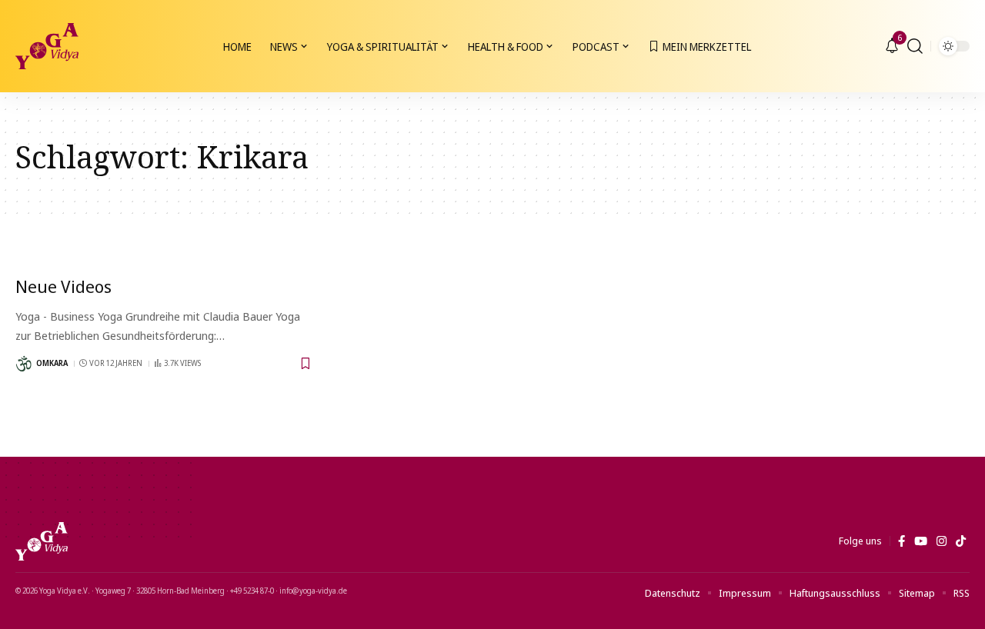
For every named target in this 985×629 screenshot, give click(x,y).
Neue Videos (63, 286)
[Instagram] (941, 541)
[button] (915, 46)
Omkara (52, 363)
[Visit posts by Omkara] (23, 363)
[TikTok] (961, 541)
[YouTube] (920, 541)
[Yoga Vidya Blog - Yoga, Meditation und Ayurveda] (46, 46)
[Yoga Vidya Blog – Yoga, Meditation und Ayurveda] (41, 541)
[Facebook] (901, 541)
